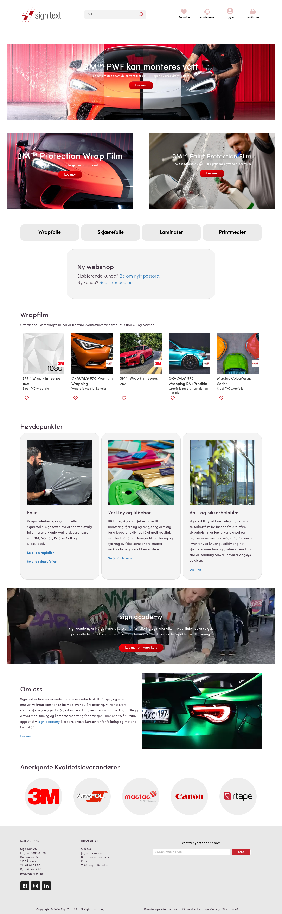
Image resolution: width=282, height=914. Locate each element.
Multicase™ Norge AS (224, 909)
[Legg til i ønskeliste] (27, 398)
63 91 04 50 (32, 865)
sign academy (48, 722)
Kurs (84, 861)
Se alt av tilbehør (121, 558)
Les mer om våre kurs (141, 647)
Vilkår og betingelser (95, 865)
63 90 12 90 (33, 869)
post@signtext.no (32, 873)
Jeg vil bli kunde (91, 853)
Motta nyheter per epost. (202, 843)
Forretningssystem (156, 909)
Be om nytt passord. (140, 276)
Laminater (171, 232)
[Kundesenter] (207, 12)
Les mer (141, 85)
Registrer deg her (117, 283)
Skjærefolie (110, 232)
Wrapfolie (49, 232)
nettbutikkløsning (184, 909)
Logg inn (230, 12)
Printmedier (232, 232)
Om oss (86, 849)
